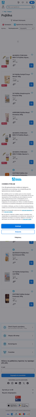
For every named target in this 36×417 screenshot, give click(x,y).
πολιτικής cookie (27, 219)
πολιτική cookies (8, 212)
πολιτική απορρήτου (27, 210)
